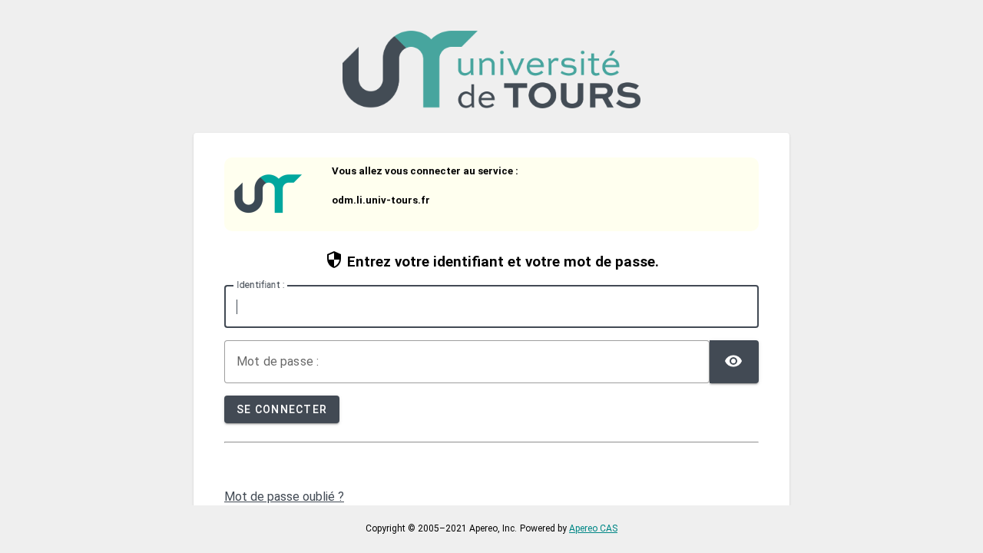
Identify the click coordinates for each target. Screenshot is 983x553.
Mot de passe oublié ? (284, 496)
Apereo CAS (593, 528)
